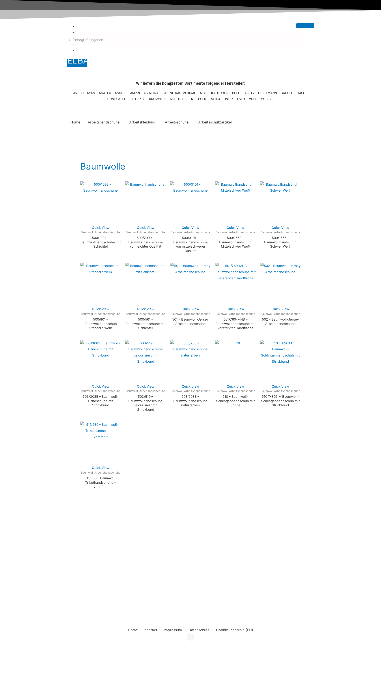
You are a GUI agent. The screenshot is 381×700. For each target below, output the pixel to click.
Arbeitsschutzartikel (215, 122)
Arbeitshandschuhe (104, 122)
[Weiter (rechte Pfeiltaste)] (27, 654)
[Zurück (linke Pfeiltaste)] (9, 654)
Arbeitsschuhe (177, 122)
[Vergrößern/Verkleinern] (9, 648)
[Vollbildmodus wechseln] (27, 648)
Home (85, 26)
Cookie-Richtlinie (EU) (97, 51)
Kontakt (86, 32)
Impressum (173, 630)
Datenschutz (199, 630)
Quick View (100, 228)
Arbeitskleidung (142, 122)
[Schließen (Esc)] (64, 648)
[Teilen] (46, 648)
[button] (104, 122)
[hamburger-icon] (305, 25)
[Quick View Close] (1, 640)
